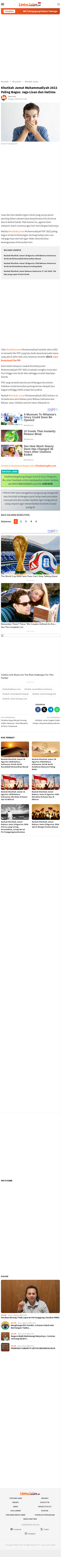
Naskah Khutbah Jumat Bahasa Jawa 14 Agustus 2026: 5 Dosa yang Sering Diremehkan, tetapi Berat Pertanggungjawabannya (14, 827)
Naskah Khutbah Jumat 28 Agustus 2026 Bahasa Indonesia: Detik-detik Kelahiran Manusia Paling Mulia (44, 764)
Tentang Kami (15, 1498)
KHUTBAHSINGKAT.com (25, 483)
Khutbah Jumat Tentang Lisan (15, 698)
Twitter (46, 1529)
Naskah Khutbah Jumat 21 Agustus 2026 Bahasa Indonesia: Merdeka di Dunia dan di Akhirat (14, 795)
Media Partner (30, 1519)
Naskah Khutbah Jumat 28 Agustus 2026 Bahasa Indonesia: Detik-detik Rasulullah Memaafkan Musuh (14, 763)
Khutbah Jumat (17, 395)
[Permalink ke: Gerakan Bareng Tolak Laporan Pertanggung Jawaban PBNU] (30, 1296)
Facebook (17, 1529)
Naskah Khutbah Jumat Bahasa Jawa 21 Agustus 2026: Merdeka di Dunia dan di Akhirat (45, 795)
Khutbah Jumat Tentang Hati (44, 694)
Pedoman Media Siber (15, 1515)
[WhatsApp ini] (57, 709)
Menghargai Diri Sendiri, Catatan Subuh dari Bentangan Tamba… (32, 1326)
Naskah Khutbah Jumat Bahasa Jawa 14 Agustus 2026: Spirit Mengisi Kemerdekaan (45, 824)
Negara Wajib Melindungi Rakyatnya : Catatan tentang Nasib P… (33, 1337)
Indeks (15, 1502)
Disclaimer (15, 1510)
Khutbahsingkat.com (45, 465)
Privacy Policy (44, 1506)
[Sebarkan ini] (38, 709)
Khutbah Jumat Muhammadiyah (16, 694)
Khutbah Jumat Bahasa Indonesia (38, 689)
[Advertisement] (30, 47)
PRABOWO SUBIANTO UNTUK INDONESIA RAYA (33, 1348)
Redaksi (44, 1498)
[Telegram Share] (50, 709)
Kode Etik (44, 1502)
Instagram (32, 1533)
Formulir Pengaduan (45, 1515)
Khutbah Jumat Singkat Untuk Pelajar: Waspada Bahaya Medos (46, 720)
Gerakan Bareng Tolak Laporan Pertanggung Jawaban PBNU (30, 1317)
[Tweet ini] (44, 709)
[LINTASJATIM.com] (30, 4)
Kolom (4, 1276)
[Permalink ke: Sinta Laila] (4, 97)
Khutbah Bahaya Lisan (12, 689)
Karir (15, 1506)
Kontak (44, 1510)
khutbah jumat (16, 231)
